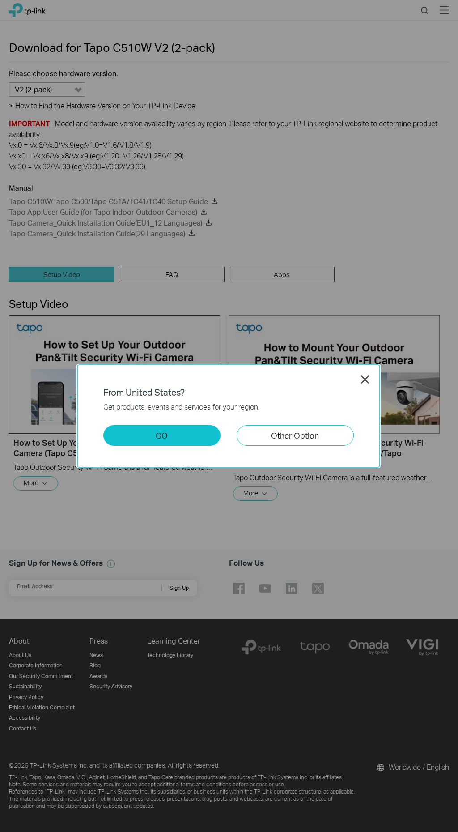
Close (364, 379)
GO (162, 435)
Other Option (295, 435)
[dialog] (229, 416)
